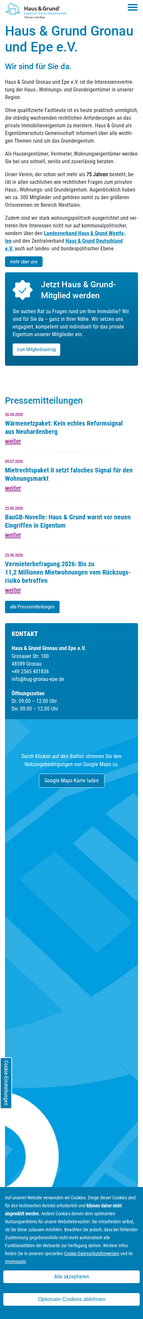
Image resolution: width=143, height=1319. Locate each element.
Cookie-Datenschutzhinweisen (91, 1253)
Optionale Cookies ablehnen (71, 1299)
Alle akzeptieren (71, 1276)
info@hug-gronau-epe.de (38, 679)
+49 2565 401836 (30, 671)
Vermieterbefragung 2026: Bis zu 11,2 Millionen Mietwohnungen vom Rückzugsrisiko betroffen (68, 572)
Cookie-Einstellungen (6, 1083)
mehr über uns (24, 262)
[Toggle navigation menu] (133, 7)
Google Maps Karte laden (72, 780)
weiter (13, 441)
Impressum (15, 1261)
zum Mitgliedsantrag (36, 349)
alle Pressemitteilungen (32, 607)
